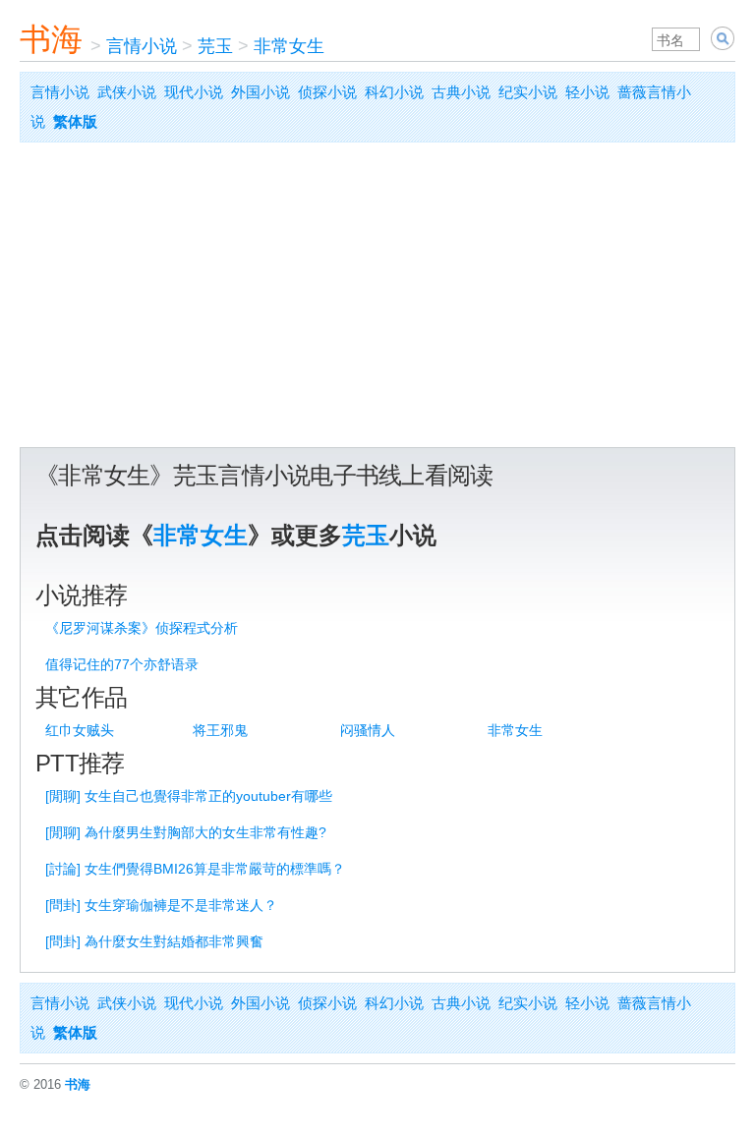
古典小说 (461, 92)
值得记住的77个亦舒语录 (122, 664)
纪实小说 (527, 92)
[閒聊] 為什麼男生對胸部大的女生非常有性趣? (185, 832)
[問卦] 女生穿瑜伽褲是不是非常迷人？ (161, 905)
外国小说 (260, 92)
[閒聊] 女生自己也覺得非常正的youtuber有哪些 (188, 796)
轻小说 (587, 92)
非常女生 (289, 46)
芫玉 (215, 46)
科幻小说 (394, 92)
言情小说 (141, 46)
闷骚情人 (367, 730)
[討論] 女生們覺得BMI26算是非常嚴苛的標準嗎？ (195, 869)
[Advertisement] (377, 299)
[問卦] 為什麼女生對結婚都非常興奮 (154, 941)
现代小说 (193, 92)
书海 (51, 39)
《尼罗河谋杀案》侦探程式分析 (141, 628)
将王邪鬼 (220, 730)
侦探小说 (327, 92)
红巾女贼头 (79, 730)
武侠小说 (126, 92)
